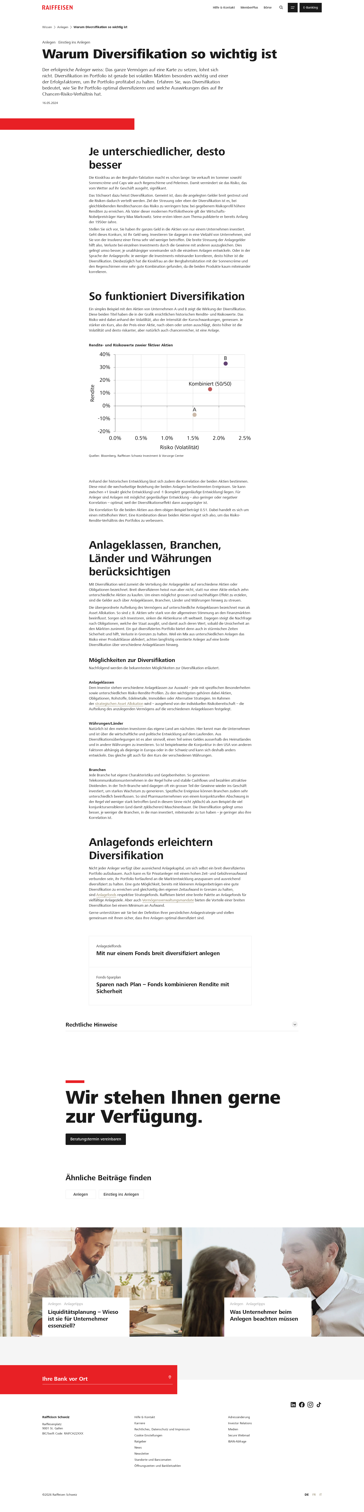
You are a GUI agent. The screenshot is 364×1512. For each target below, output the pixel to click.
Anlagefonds (106, 895)
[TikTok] (319, 1405)
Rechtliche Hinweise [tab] (91, 1024)
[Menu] (293, 7)
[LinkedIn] (293, 1405)
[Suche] (281, 7)
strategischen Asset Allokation (119, 703)
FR (314, 1494)
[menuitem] (223, 7)
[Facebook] (302, 1405)
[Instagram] (310, 1405)
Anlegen (80, 1194)
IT (320, 1494)
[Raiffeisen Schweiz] (57, 7)
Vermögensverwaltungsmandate (168, 900)
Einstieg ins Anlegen (121, 1194)
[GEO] (170, 1377)
